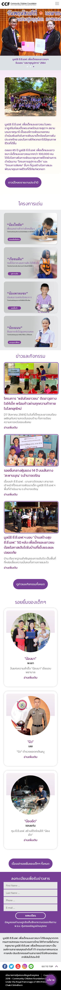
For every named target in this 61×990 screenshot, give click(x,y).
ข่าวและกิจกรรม (30, 356)
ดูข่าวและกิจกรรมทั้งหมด (30, 584)
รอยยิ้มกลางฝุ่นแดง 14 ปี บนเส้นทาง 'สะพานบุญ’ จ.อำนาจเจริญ (28, 473)
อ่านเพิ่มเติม (11, 427)
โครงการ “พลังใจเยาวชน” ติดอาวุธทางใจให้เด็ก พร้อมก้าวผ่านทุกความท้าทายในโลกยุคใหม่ (30, 403)
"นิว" (30, 741)
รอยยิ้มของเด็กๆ (30, 602)
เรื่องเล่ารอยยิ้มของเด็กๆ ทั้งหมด (30, 864)
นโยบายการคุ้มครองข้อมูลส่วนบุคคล (22, 975)
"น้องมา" (30, 658)
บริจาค (51, 979)
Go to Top (47, 966)
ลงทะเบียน (30, 915)
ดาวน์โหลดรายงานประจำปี (23, 182)
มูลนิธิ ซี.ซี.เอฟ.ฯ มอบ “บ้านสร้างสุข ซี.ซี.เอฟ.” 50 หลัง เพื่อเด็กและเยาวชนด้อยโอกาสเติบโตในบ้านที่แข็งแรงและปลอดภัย (29, 545)
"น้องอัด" (31, 821)
